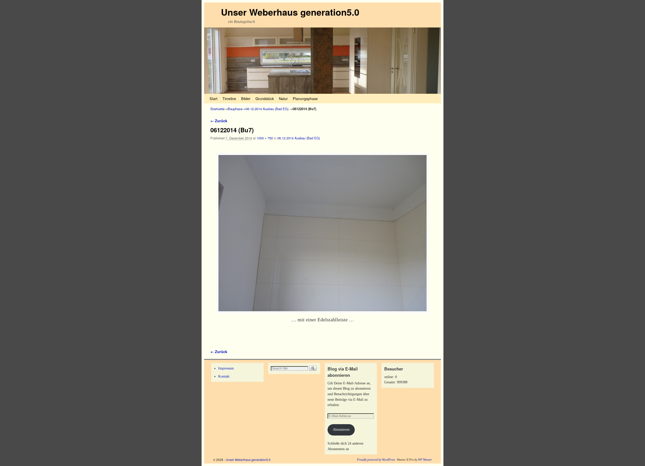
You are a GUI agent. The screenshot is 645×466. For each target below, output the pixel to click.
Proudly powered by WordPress (376, 459)
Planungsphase (305, 98)
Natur (283, 98)
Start (213, 98)
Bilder (245, 98)
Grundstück (264, 98)
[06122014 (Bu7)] (322, 233)
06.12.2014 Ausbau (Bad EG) (267, 108)
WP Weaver (425, 459)
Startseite (217, 108)
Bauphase (235, 108)
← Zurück (218, 120)
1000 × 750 (265, 138)
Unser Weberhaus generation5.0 (290, 11)
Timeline (229, 98)
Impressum (226, 368)
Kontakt (224, 376)
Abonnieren (341, 429)
